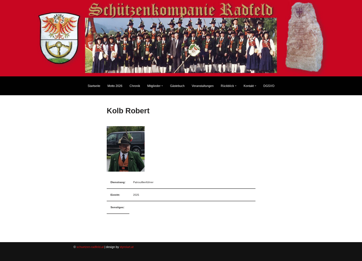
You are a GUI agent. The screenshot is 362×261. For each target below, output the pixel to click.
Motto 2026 (114, 86)
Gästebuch (177, 86)
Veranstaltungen (203, 86)
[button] (162, 86)
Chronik (135, 86)
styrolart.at (126, 247)
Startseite (94, 86)
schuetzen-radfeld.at (90, 247)
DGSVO (268, 86)
